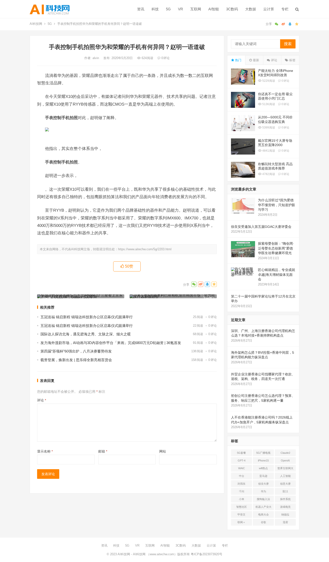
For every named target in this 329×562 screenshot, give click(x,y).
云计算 (268, 9)
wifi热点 (263, 468)
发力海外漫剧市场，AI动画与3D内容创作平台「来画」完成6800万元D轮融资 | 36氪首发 (110, 343)
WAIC (241, 468)
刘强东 (241, 483)
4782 (268, 174)
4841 (268, 150)
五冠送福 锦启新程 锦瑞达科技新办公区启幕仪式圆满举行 (86, 317)
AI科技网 (36, 24)
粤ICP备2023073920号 (206, 554)
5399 (268, 127)
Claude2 (285, 452)
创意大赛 (285, 483)
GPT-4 (241, 460)
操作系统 (285, 499)
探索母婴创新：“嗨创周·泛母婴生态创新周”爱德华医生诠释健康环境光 (276, 248)
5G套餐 (241, 452)
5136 (268, 104)
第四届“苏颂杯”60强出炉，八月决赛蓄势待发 (76, 351)
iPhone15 (263, 460)
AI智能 (213, 9)
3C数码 (232, 9)
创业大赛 (263, 483)
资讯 (140, 9)
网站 (162, 451)
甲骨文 (241, 514)
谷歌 (263, 522)
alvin (96, 58)
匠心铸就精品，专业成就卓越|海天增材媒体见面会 (276, 274)
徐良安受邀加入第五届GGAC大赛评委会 (261, 227)
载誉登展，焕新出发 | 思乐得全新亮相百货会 (76, 360)
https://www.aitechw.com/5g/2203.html (144, 249)
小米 (241, 499)
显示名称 (45, 451)
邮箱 (102, 451)
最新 (255, 60)
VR (180, 9)
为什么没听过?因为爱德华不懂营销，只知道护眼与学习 (276, 204)
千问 (241, 491)
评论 (41, 400)
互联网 (195, 9)
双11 (285, 491)
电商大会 (263, 514)
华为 (263, 491)
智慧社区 (241, 506)
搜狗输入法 (263, 499)
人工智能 (285, 475)
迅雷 (285, 522)
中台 (241, 475)
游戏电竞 (285, 506)
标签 (292, 60)
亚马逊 (263, 475)
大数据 (250, 9)
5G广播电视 (263, 452)
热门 (237, 60)
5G (168, 9)
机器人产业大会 (263, 507)
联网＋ (241, 522)
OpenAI (285, 460)
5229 (268, 80)
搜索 (288, 44)
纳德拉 (285, 514)
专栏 (285, 9)
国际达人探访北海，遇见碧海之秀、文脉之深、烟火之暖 (85, 334)
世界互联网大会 (285, 469)
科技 (155, 9)
